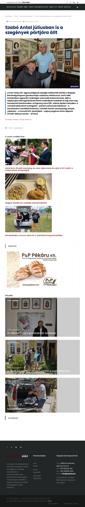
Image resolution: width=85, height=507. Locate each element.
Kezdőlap (8, 16)
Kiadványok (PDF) (41, 7)
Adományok (18, 128)
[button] (20, 7)
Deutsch (67, 7)
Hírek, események (26, 16)
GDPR (49, 501)
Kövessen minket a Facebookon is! (18, 119)
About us (53, 7)
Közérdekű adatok (71, 504)
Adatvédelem (53, 504)
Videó (31, 7)
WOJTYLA (17, 456)
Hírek (26, 7)
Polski (60, 7)
